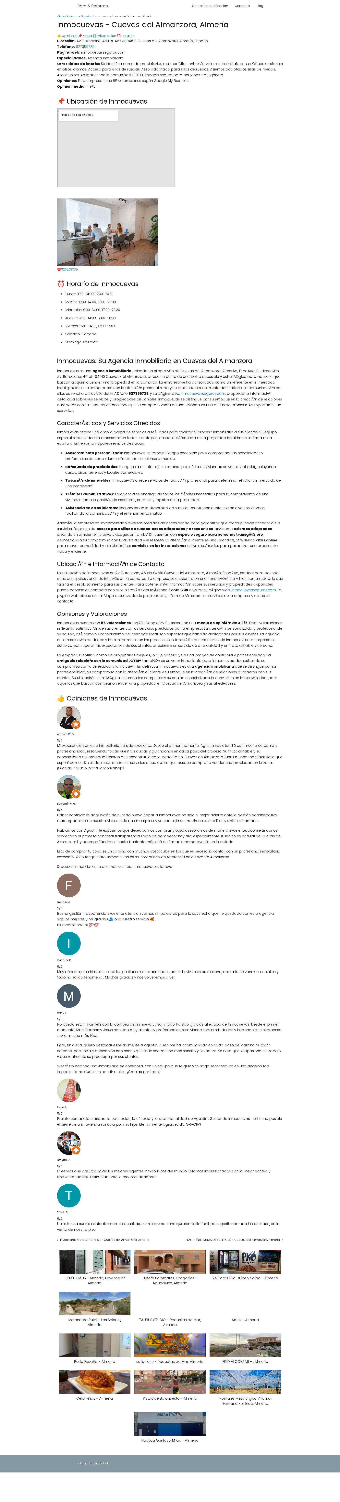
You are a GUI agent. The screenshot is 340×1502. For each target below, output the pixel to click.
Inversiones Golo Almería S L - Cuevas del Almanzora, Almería (104, 1240)
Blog (260, 6)
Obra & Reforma (92, 6)
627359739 (85, 46)
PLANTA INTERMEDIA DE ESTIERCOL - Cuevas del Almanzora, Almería (233, 1240)
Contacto (242, 6)
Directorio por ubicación (209, 6)
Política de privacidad (92, 1463)
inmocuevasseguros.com (203, 393)
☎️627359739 (67, 269)
